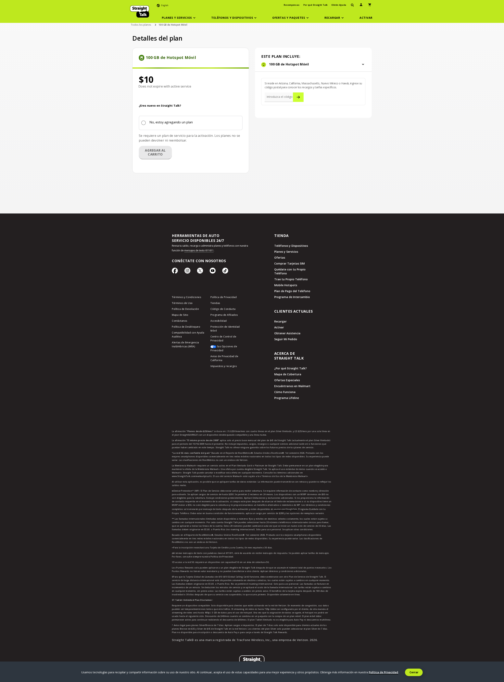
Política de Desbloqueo (186, 326)
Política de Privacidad (223, 297)
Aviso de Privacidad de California (224, 358)
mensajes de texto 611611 (199, 250)
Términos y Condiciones (186, 297)
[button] (179, 17)
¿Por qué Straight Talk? (290, 368)
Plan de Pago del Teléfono (292, 291)
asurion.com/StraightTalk (285, 509)
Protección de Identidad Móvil (225, 328)
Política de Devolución (185, 309)
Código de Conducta (222, 309)
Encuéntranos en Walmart (292, 386)
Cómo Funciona (285, 392)
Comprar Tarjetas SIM (289, 263)
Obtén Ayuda (338, 5)
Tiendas (215, 303)
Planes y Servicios (286, 251)
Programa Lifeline (286, 398)
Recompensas (291, 5)
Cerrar (414, 672)
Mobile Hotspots (285, 285)
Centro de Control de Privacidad (223, 338)
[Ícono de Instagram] (187, 272)
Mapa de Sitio (180, 315)
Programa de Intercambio (292, 297)
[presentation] (352, 5)
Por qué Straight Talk (315, 5)
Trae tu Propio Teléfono (291, 279)
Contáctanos (179, 320)
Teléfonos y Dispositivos (291, 246)
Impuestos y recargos (223, 366)
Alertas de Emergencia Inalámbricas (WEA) (185, 344)
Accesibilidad (218, 320)
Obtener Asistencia (287, 333)
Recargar (280, 321)
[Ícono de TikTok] (225, 272)
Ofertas (279, 257)
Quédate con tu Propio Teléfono (290, 271)
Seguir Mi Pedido (285, 339)
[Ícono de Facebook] (175, 272)
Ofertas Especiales (287, 380)
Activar (279, 327)
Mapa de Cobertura (287, 374)
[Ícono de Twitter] (200, 272)
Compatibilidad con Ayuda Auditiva (188, 334)
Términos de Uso (182, 303)
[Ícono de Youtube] (213, 272)
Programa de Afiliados (224, 315)
